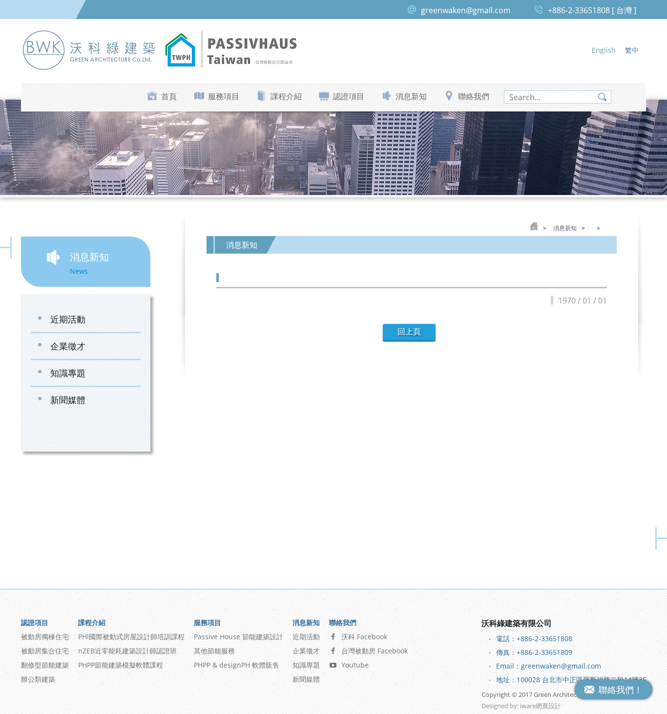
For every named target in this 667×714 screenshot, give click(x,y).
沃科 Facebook (364, 636)
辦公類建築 (38, 679)
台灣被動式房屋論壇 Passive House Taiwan (231, 49)
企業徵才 (67, 346)
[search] (557, 97)
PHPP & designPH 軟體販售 (236, 665)
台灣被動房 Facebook (374, 650)
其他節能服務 (214, 650)
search (602, 97)
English (604, 50)
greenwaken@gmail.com (466, 10)
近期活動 (67, 319)
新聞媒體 (67, 400)
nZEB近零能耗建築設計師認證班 (127, 650)
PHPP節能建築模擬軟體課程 (120, 665)
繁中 (632, 50)
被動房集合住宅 (45, 650)
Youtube (355, 665)
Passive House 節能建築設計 (238, 636)
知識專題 (67, 373)
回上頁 (409, 331)
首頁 (169, 96)
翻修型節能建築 (45, 665)
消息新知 (411, 96)
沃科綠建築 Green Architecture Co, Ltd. (89, 49)
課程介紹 (286, 96)
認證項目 (348, 96)
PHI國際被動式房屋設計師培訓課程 (131, 636)
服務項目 (223, 96)
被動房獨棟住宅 (45, 636)
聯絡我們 (473, 96)
